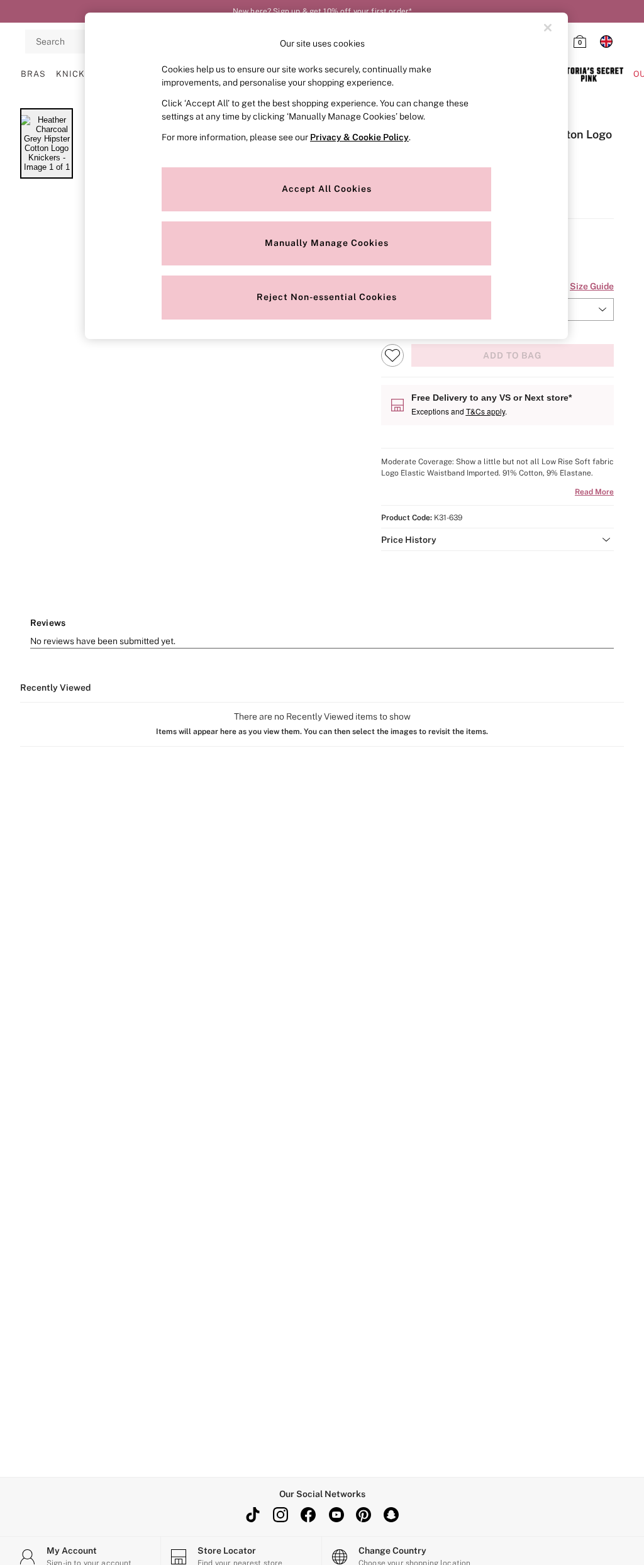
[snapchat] (391, 1515)
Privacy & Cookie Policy (359, 137)
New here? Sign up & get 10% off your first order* (322, 11)
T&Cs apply (485, 411)
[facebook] (308, 1515)
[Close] (548, 28)
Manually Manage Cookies (327, 243)
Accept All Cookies (327, 189)
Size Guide (592, 286)
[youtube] (336, 1515)
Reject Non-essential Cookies (327, 297)
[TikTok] (253, 1515)
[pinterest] (363, 1515)
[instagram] (280, 1515)
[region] (326, 176)
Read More (594, 491)
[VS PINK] (588, 74)
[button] (497, 539)
